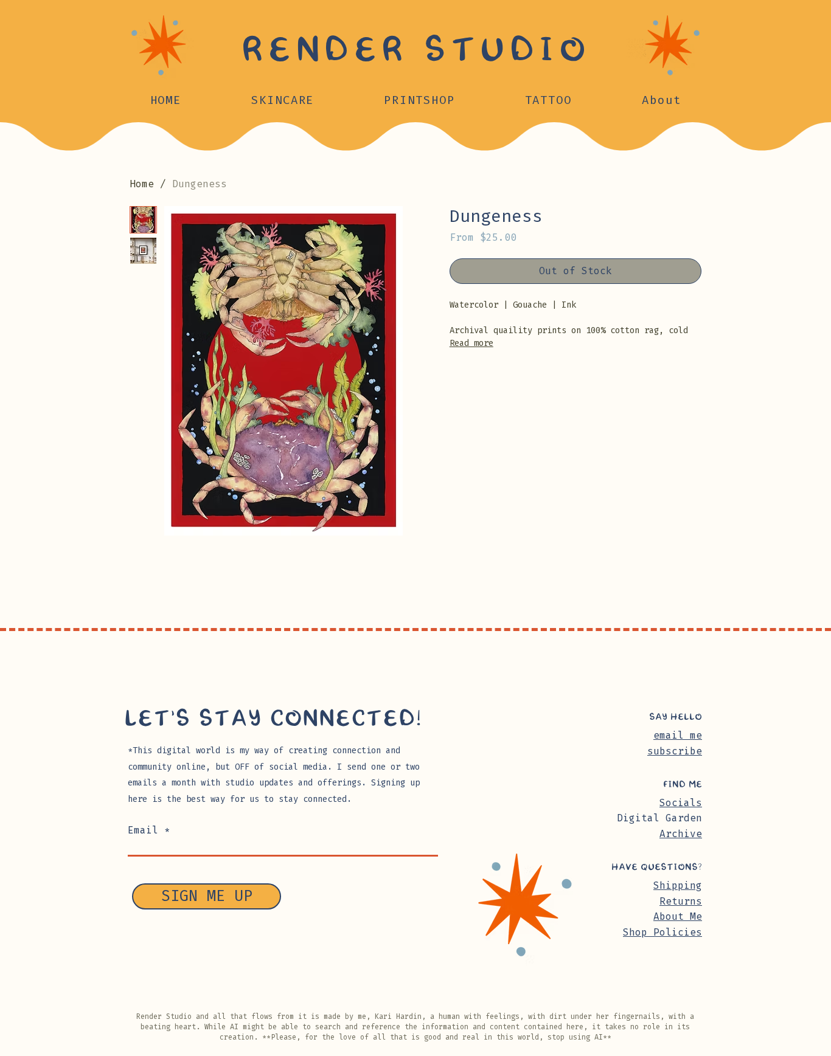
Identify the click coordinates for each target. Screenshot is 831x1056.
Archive (680, 834)
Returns (680, 901)
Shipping (677, 885)
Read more (471, 343)
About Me (677, 916)
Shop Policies (662, 932)
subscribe (674, 751)
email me (677, 735)
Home (142, 184)
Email (143, 830)
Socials (680, 803)
